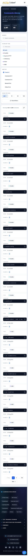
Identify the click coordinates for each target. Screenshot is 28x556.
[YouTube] (6, 547)
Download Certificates (16, 508)
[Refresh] (24, 107)
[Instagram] (13, 547)
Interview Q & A (14, 501)
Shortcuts (14, 504)
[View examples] (9, 126)
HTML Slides (5, 497)
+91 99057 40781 (13, 539)
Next (13, 481)
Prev (8, 477)
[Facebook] (9, 547)
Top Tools (19, 511)
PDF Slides (14, 497)
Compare (4, 511)
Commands (5, 508)
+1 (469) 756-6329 (13, 543)
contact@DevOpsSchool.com (13, 536)
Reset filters (15, 100)
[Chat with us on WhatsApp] (24, 552)
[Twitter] (16, 547)
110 (22, 477)
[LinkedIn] (20, 547)
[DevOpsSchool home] (9, 2)
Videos (11, 511)
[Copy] (25, 119)
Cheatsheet (5, 501)
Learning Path (5, 504)
